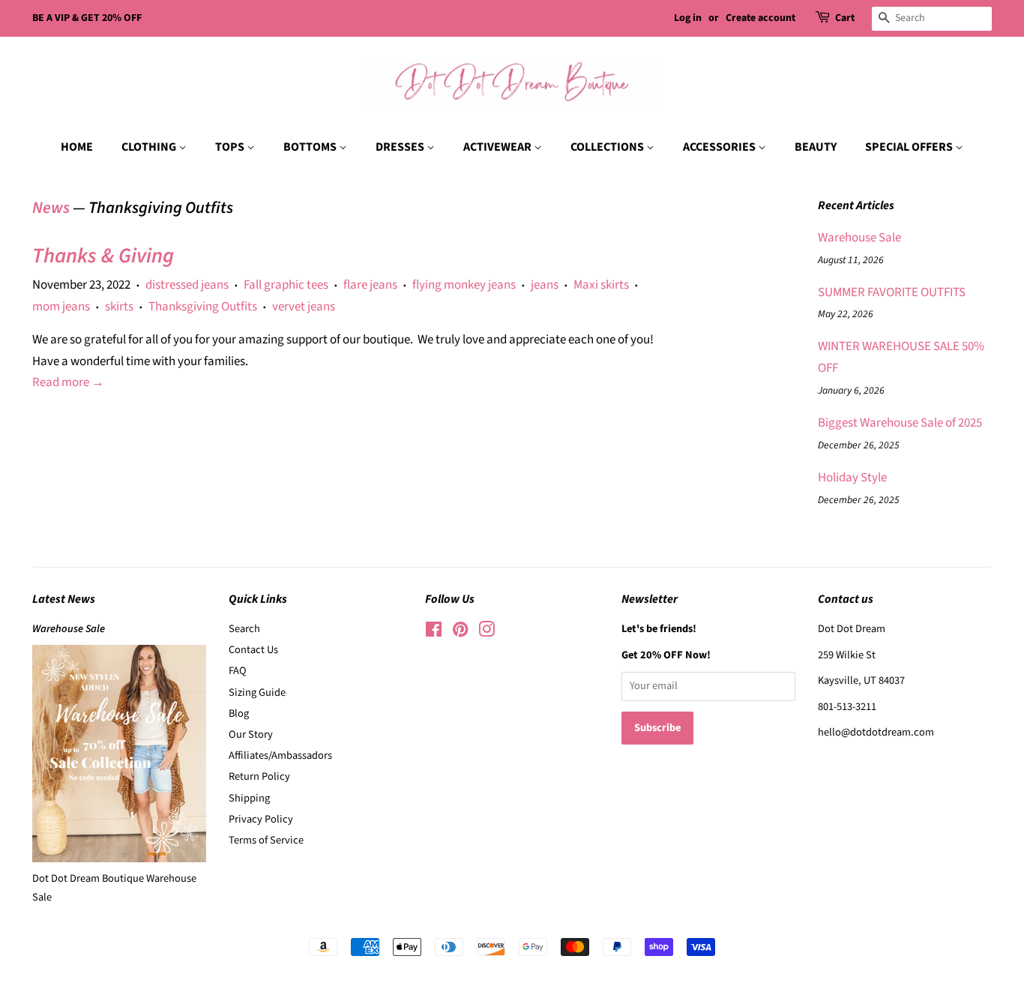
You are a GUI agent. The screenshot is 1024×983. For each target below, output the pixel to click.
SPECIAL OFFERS (910, 147)
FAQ (238, 671)
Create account (760, 17)
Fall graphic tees (286, 285)
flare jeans (370, 285)
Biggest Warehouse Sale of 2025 (900, 423)
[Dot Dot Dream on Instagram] (486, 632)
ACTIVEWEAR (498, 147)
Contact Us (253, 650)
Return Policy (259, 776)
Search (244, 629)
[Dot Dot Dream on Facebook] (433, 632)
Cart (845, 17)
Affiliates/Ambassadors (280, 755)
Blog (239, 713)
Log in (688, 17)
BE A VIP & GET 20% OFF (87, 17)
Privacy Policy (261, 819)
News (51, 208)
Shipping (249, 798)
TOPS (231, 147)
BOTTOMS (311, 147)
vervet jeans (303, 307)
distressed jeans (187, 285)
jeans (544, 285)
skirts (119, 307)
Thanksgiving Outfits (202, 307)
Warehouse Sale (859, 238)
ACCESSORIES (720, 147)
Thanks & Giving (103, 256)
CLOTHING (149, 147)
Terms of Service (266, 840)
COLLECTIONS (608, 147)
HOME (77, 147)
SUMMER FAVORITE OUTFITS (892, 292)
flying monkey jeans (464, 285)
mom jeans (61, 307)
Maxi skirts (601, 285)
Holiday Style (852, 478)
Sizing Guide (257, 692)
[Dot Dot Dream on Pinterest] (460, 632)
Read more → (68, 382)
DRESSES (401, 147)
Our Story (251, 734)
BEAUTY (816, 147)
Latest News (63, 599)
